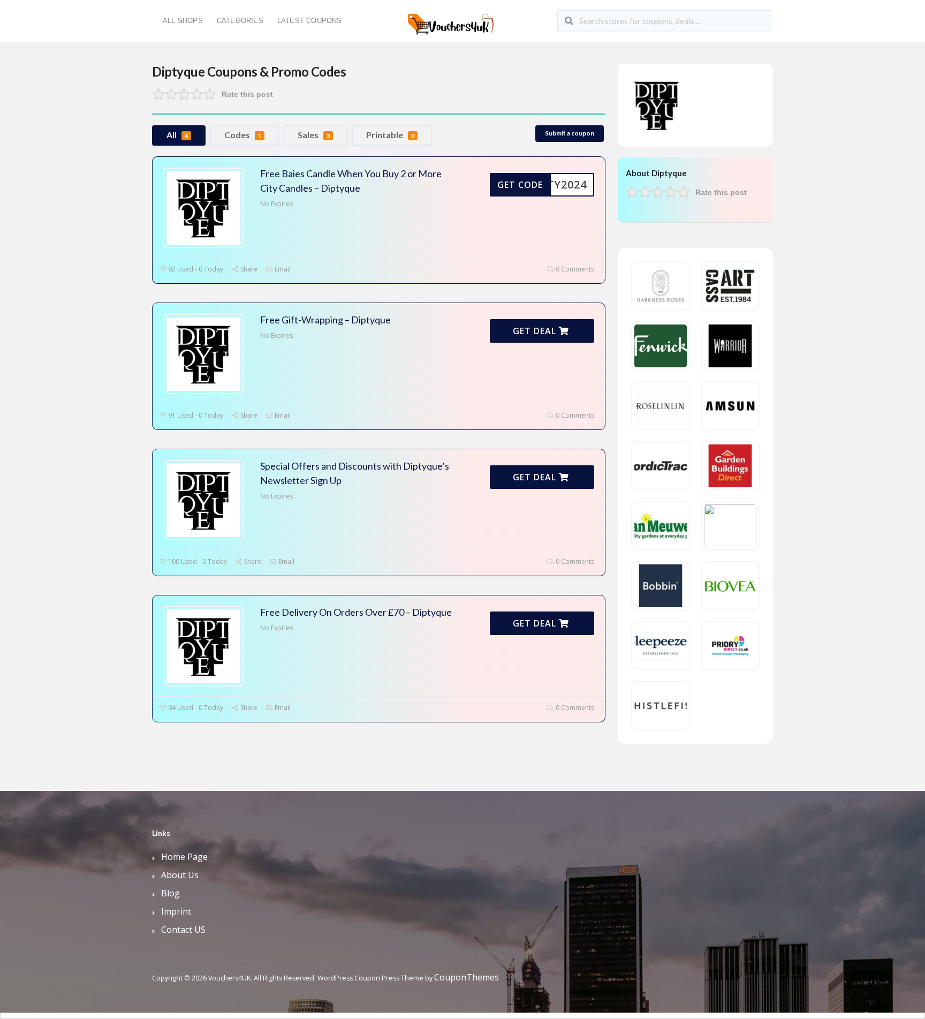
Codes (242, 135)
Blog (170, 893)
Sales (314, 135)
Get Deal (536, 331)
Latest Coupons (309, 21)
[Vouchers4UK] (451, 20)
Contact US (183, 929)
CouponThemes (466, 977)
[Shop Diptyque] (656, 104)
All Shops (183, 21)
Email (282, 269)
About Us (180, 875)
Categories (240, 21)
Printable (390, 135)
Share (248, 269)
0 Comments (574, 269)
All (177, 135)
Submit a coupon (569, 133)
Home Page (184, 857)
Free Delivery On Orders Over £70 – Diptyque (356, 612)
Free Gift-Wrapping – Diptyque (325, 320)
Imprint (176, 911)
